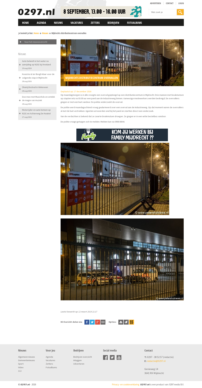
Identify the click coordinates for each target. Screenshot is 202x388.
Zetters (95, 23)
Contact (169, 3)
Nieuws (58, 23)
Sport (21, 363)
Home (25, 23)
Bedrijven (113, 23)
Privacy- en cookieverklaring (125, 384)
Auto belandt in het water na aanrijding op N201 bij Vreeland (36, 64)
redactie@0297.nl (156, 361)
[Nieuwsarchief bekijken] (131, 321)
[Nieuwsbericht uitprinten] (120, 321)
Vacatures (77, 23)
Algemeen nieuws (26, 356)
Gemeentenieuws (26, 360)
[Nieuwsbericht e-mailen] (103, 321)
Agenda (41, 23)
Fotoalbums (134, 23)
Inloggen (77, 360)
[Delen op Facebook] (86, 321)
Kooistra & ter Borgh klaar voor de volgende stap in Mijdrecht (38, 77)
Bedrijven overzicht (82, 356)
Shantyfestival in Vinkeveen (35, 89)
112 (19, 370)
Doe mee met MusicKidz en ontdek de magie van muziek (38, 100)
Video (21, 367)
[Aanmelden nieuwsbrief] (126, 321)
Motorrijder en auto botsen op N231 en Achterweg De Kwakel (36, 113)
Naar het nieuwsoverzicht (35, 41)
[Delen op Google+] (97, 321)
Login (181, 3)
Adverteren (155, 3)
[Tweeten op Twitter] (92, 321)
